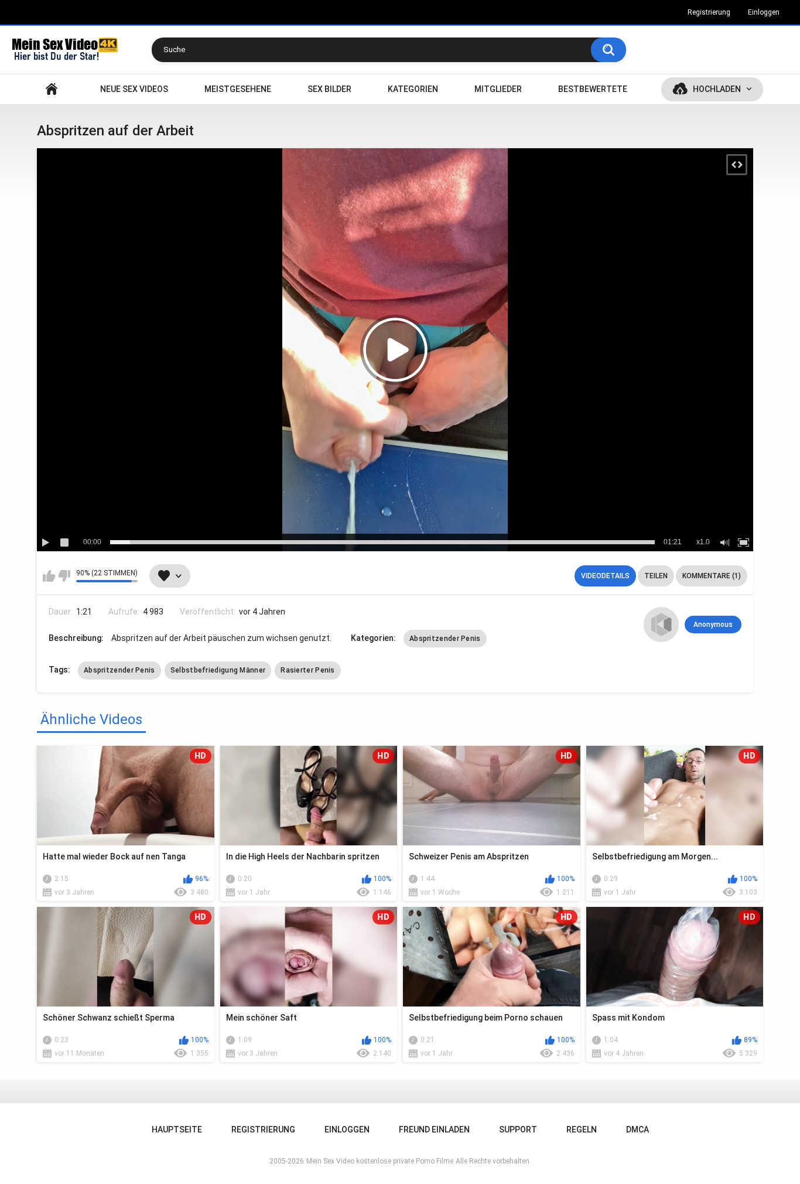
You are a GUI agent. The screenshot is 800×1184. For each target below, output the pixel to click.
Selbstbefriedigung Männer (218, 670)
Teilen (656, 576)
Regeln (581, 1129)
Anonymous (713, 624)
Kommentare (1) (711, 576)
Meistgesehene (237, 89)
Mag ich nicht (64, 576)
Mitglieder (498, 89)
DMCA (637, 1129)
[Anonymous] (661, 624)
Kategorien (413, 89)
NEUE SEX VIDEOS (134, 89)
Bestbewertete (592, 89)
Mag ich (49, 576)
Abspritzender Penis (445, 638)
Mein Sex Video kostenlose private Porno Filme (379, 1161)
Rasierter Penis (308, 670)
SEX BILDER (329, 89)
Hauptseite (51, 89)
